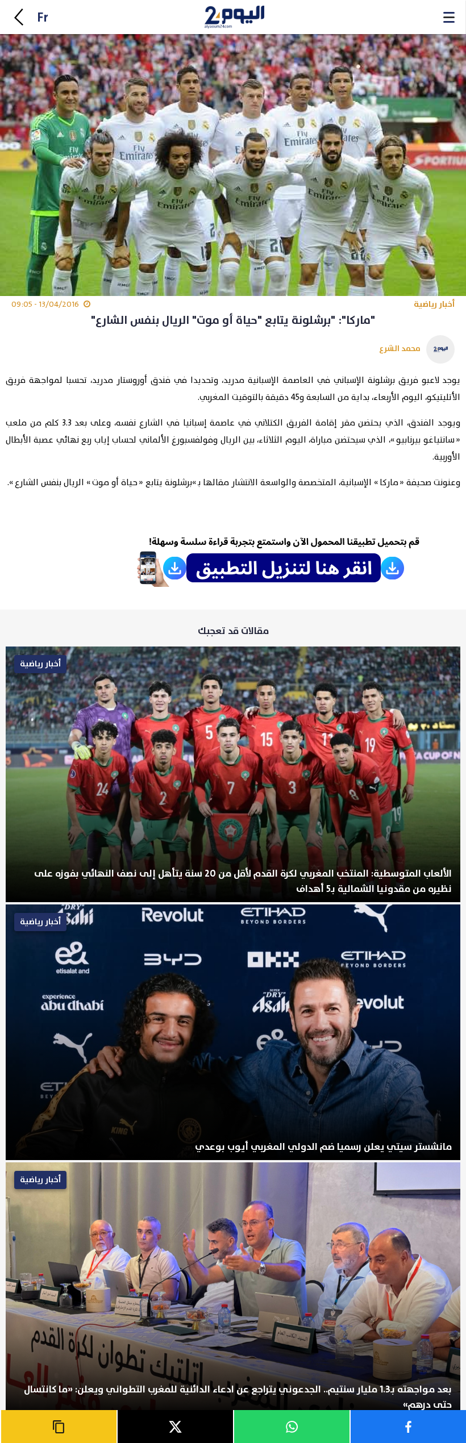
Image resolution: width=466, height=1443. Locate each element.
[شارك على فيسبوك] (407, 1426)
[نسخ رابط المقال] (58, 1426)
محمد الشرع (400, 348)
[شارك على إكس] (174, 1426)
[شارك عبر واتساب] (291, 1426)
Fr (42, 17)
